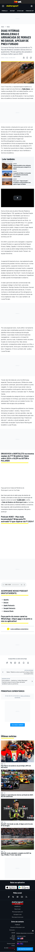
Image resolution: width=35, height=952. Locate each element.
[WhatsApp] (15, 662)
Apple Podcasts (9, 605)
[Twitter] (11, 662)
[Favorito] (27, 57)
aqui (19, 618)
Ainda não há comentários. (17, 696)
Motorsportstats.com (17, 917)
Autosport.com (17, 914)
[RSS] (26, 897)
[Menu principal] (3, 6)
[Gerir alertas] (28, 662)
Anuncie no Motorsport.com (17, 927)
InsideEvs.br (17, 906)
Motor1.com (17, 909)
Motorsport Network (14, 948)
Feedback (17, 924)
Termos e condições (12, 943)
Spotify (6, 600)
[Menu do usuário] (31, 6)
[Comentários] (31, 57)
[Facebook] (7, 662)
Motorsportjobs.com (17, 911)
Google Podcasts (9, 608)
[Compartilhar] (23, 57)
